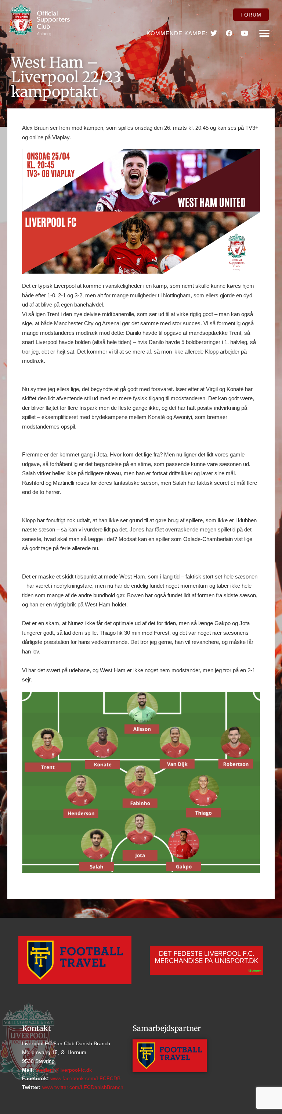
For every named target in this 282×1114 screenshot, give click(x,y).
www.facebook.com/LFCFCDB (84, 1078)
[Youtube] (244, 33)
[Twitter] (213, 33)
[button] (264, 33)
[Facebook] (229, 33)
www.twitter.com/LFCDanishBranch (82, 1087)
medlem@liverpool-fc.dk (63, 1070)
